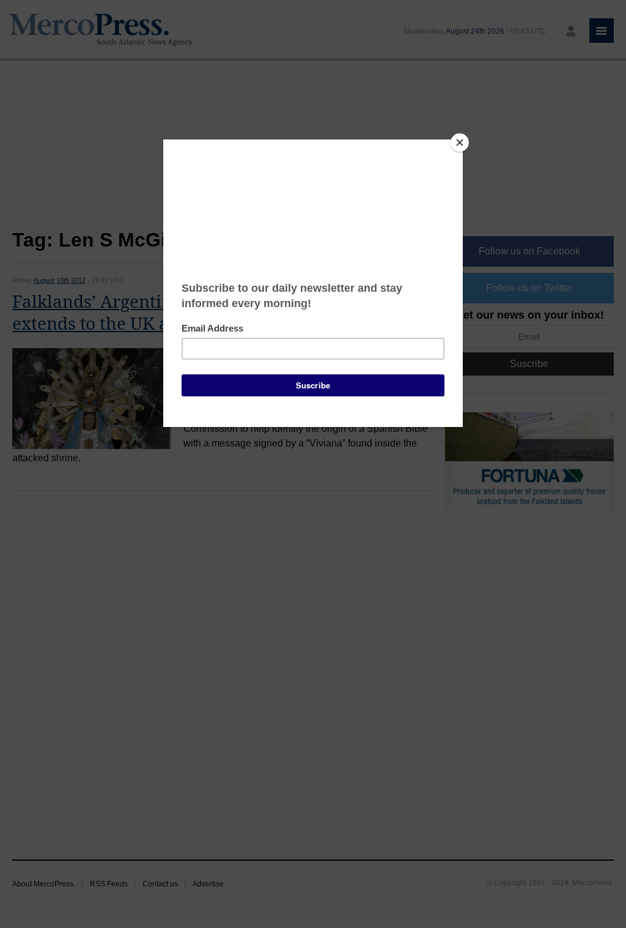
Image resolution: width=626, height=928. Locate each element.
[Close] (460, 142)
